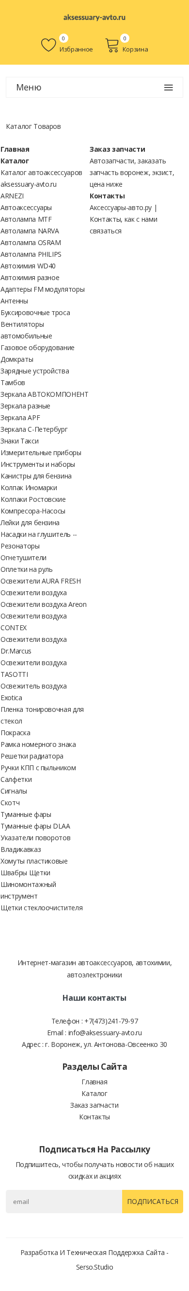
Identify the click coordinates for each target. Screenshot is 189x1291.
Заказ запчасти (117, 149)
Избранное (75, 49)
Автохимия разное (29, 277)
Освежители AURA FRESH (40, 580)
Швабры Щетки (25, 872)
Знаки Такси (19, 440)
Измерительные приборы (40, 452)
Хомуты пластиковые (34, 861)
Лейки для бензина (30, 522)
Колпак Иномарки (28, 487)
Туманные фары (25, 814)
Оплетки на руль (26, 569)
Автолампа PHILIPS (31, 254)
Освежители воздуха (33, 592)
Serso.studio (94, 1267)
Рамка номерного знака (38, 744)
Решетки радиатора (31, 755)
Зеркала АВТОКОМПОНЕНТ (44, 394)
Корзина (135, 49)
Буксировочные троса (35, 312)
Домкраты (16, 359)
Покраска (15, 732)
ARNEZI (12, 195)
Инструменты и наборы (37, 464)
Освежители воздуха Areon (43, 604)
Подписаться (152, 1201)
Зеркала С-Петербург (33, 429)
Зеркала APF (20, 417)
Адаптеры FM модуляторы (42, 289)
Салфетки (16, 779)
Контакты (107, 195)
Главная (15, 149)
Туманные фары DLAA (35, 826)
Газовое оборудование (37, 347)
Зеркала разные (25, 405)
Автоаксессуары (26, 207)
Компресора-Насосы (32, 510)
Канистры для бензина (36, 475)
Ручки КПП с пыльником (38, 767)
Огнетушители (23, 557)
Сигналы (13, 791)
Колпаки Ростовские (33, 499)
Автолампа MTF (25, 219)
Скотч (9, 802)
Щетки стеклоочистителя (41, 907)
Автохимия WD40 (28, 265)
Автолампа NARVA (29, 230)
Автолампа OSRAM (30, 242)
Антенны (14, 300)
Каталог (14, 160)
